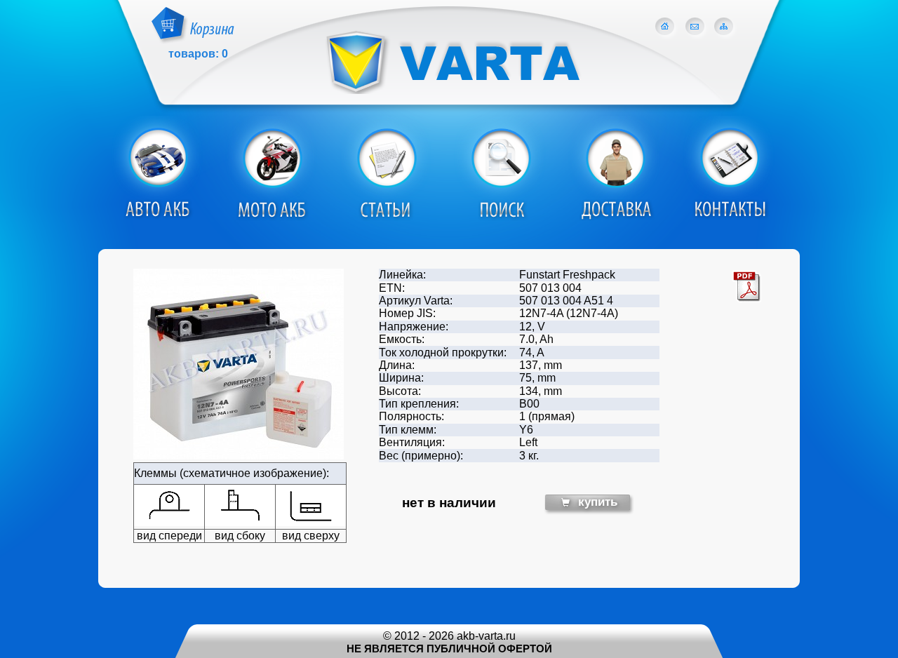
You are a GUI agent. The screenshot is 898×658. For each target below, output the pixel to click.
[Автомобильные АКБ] (157, 217)
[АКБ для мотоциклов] (271, 217)
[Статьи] (386, 217)
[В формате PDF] (747, 300)
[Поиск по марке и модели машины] (500, 217)
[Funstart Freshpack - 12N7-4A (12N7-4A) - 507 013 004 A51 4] (238, 456)
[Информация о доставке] (615, 217)
